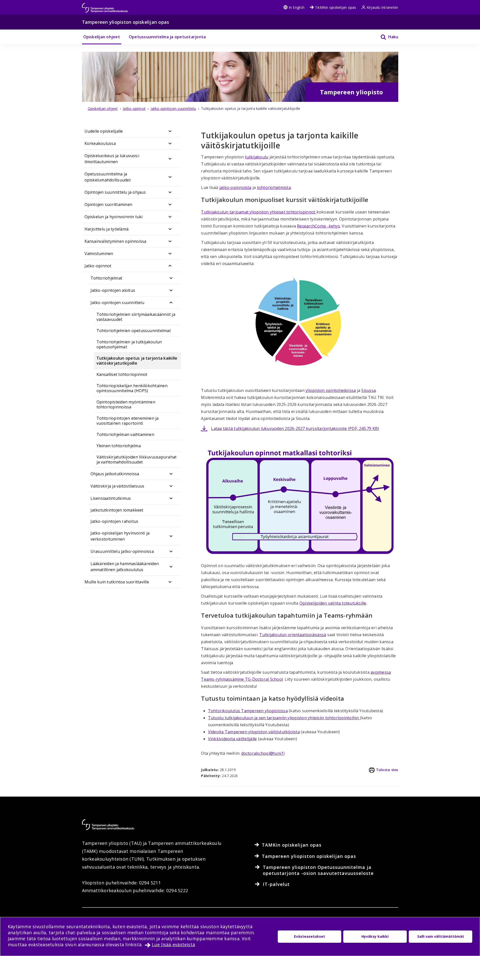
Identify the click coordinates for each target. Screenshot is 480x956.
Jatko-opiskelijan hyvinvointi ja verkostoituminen (120, 536)
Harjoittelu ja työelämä (106, 229)
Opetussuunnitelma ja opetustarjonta (167, 37)
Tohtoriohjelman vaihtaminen (125, 434)
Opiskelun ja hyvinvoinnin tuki (113, 216)
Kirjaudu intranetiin (382, 7)
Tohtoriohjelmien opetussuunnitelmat (133, 330)
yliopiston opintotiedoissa (331, 390)
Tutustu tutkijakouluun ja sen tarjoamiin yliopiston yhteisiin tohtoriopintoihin (284, 718)
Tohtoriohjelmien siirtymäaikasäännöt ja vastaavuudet (135, 317)
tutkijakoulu (256, 157)
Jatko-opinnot (98, 266)
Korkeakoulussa (100, 143)
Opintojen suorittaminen (108, 204)
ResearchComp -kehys (318, 226)
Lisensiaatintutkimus (110, 498)
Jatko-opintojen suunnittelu (117, 302)
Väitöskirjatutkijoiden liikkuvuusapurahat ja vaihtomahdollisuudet (136, 459)
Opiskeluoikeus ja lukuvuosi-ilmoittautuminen (112, 158)
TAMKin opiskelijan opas (335, 7)
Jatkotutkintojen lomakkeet (117, 510)
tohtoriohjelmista (274, 187)
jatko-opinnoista (235, 187)
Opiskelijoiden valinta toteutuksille (333, 603)
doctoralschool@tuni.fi (262, 753)
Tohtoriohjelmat (106, 278)
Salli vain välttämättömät (440, 936)
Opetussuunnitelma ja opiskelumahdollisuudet (107, 177)
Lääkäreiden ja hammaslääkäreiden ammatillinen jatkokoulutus (124, 566)
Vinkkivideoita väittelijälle (232, 739)
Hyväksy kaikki (375, 936)
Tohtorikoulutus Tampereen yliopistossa (248, 710)
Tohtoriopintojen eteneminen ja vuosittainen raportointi (127, 420)
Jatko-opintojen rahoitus (114, 521)
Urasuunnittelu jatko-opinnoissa (122, 551)
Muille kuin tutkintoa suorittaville (116, 582)
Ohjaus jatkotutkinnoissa (114, 473)
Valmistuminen (98, 253)
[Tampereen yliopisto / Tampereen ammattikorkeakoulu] (109, 5)
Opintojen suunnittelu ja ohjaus (115, 192)
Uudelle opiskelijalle (103, 131)
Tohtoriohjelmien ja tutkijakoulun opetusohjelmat (129, 344)
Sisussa (368, 390)
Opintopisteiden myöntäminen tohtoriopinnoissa (125, 404)
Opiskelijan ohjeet (101, 37)
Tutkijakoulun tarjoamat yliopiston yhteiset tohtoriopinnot (258, 212)
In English (296, 7)
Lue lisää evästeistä (173, 944)
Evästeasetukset (309, 936)
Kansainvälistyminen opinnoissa (115, 241)
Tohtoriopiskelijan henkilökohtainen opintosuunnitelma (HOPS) (132, 388)
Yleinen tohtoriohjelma (118, 445)
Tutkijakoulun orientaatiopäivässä (292, 634)
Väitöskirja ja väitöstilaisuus (117, 486)
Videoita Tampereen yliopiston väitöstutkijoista (254, 732)
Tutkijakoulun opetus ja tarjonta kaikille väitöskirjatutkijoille (137, 360)
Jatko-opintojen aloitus (112, 290)
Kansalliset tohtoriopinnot (122, 374)
